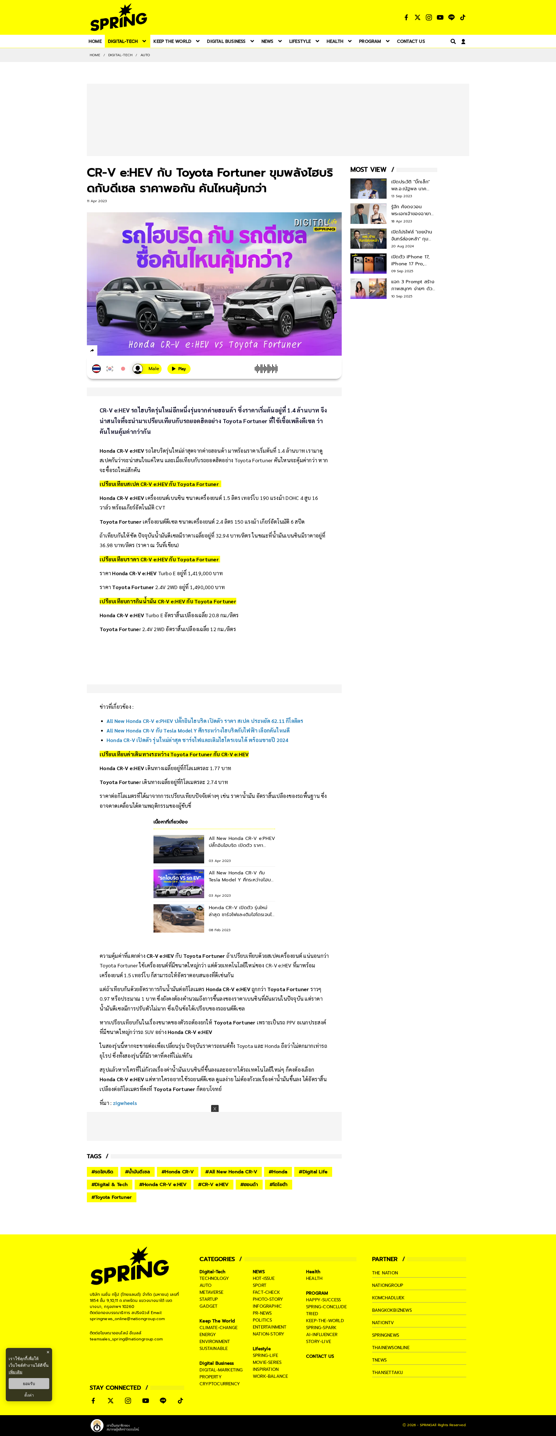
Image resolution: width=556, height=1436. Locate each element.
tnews (379, 1360)
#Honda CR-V (178, 1171)
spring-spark (321, 1327)
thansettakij (387, 1372)
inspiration (266, 1369)
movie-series (267, 1362)
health (314, 1278)
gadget (208, 1306)
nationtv (383, 1323)
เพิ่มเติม (15, 1372)
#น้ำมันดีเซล (137, 1171)
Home (95, 55)
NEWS (259, 1272)
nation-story (268, 1334)
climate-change (218, 1327)
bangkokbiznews (392, 1310)
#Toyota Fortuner (112, 1197)
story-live (318, 1341)
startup (209, 1299)
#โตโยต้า (279, 1184)
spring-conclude (326, 1307)
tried (312, 1314)
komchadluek (388, 1298)
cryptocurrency (220, 1384)
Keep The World (217, 1321)
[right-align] (452, 41)
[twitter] (113, 350)
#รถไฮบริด (103, 1171)
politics (262, 1320)
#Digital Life (313, 1171)
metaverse (211, 1292)
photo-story (268, 1299)
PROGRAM (317, 1293)
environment (215, 1341)
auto (205, 1285)
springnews (385, 1335)
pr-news (262, 1313)
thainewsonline (390, 1347)
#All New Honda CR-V (231, 1171)
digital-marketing (221, 1370)
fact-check (266, 1292)
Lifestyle (262, 1349)
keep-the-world (325, 1321)
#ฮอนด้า (249, 1184)
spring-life (265, 1355)
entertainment (270, 1327)
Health (313, 1272)
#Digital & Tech (110, 1184)
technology (214, 1278)
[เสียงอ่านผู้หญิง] (147, 369)
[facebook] (103, 351)
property (211, 1377)
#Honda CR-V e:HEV (162, 1184)
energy (208, 1334)
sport (259, 1285)
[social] (406, 17)
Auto (145, 55)
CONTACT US (320, 1356)
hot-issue (264, 1278)
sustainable (214, 1348)
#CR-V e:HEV (213, 1184)
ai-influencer (322, 1334)
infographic (267, 1306)
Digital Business (217, 1363)
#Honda (278, 1171)
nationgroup (387, 1285)
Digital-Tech (120, 55)
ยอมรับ (29, 1383)
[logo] (119, 17)
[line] (123, 351)
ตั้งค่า (29, 1395)
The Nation (385, 1273)
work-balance (270, 1376)
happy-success (323, 1300)
